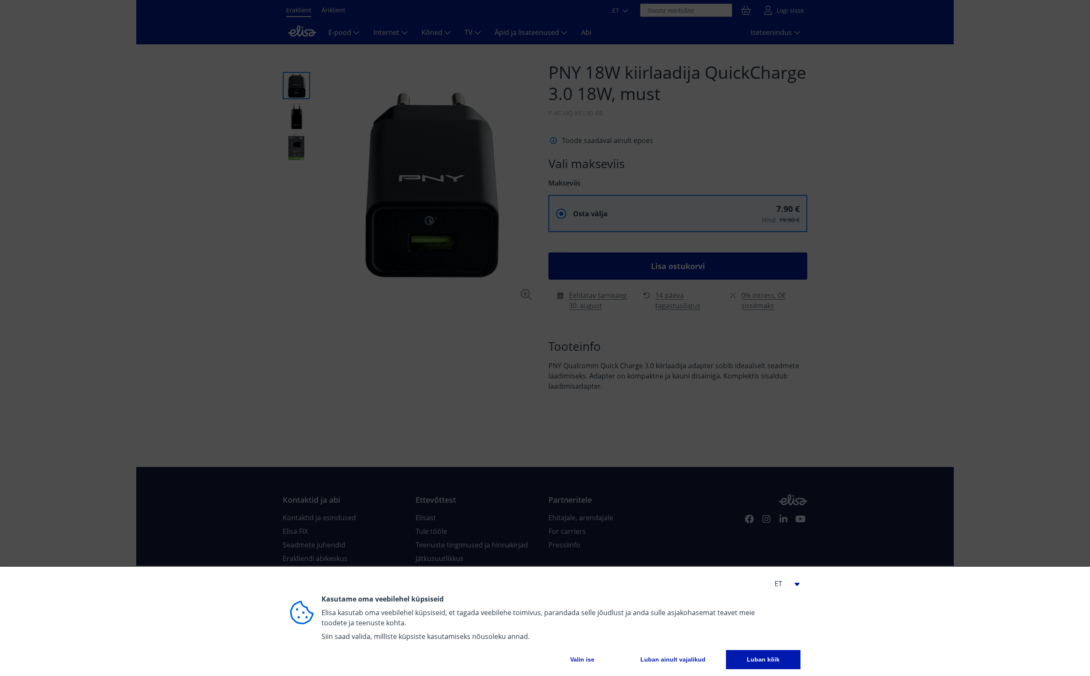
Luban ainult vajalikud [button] (673, 659)
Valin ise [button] (582, 659)
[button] (783, 583)
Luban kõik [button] (763, 659)
